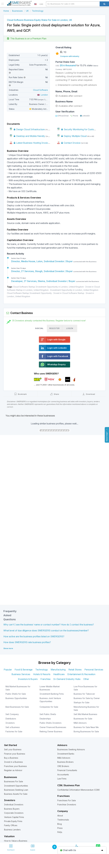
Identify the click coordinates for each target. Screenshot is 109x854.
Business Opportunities (16, 698)
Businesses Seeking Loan (16, 790)
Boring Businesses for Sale (86, 731)
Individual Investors (13, 804)
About (60, 815)
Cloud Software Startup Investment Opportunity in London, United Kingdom (48, 287)
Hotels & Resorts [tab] (41, 674)
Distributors (11, 718)
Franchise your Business (15, 766)
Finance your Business (14, 754)
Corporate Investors (13, 813)
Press (60, 828)
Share (56, 394)
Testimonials (63, 819)
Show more (8, 648)
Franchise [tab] (45, 679)
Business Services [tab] (20, 674)
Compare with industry (69, 56)
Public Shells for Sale (16, 694)
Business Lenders (12, 829)
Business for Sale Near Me (86, 727)
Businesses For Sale (13, 781)
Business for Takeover (84, 694)
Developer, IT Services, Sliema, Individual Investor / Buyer (43, 281)
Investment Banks (65, 754)
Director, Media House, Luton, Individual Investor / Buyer (42, 261)
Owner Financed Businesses (53, 727)
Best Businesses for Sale (17, 707)
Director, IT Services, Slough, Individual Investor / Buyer (42, 271)
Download (90, 394)
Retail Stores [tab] (75, 669)
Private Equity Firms (13, 821)
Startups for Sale (81, 702)
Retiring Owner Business (51, 731)
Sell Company (12, 714)
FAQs (59, 832)
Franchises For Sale (66, 800)
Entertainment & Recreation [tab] (81, 674)
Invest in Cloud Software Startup (68, 293)
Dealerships (45, 718)
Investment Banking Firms (52, 694)
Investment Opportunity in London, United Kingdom (74, 290)
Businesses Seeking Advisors (71, 749)
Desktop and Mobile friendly (30, 136)
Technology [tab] (41, 669)
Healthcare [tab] (59, 674)
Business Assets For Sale (15, 794)
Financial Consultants (67, 770)
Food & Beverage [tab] (24, 669)
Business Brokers (65, 762)
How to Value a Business (15, 841)
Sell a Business (13, 727)
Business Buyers (11, 809)
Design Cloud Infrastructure (30, 129)
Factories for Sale (14, 731)
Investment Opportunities (16, 785)
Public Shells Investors (50, 723)
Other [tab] (86, 679)
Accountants (63, 774)
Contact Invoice (71, 142)
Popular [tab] (8, 669)
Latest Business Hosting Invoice (32, 142)
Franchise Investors (66, 804)
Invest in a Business (13, 762)
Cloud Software (40, 90)
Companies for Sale (49, 707)
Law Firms (61, 778)
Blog (59, 824)
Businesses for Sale (83, 718)
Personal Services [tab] (93, 669)
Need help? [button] (107, 436)
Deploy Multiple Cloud (75, 136)
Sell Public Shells (48, 714)
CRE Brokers (63, 766)
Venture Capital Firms (14, 817)
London (44, 95)
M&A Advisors (80, 723)
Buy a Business (11, 758)
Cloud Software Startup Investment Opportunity (29, 293)
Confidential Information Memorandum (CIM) (78, 790)
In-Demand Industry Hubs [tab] (66, 679)
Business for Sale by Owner (87, 698)
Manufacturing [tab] (58, 669)
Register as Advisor (13, 770)
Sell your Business (12, 749)
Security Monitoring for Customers (81, 129)
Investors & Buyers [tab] (28, 679)
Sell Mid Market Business (85, 714)
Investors (10, 723)
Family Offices (10, 825)
